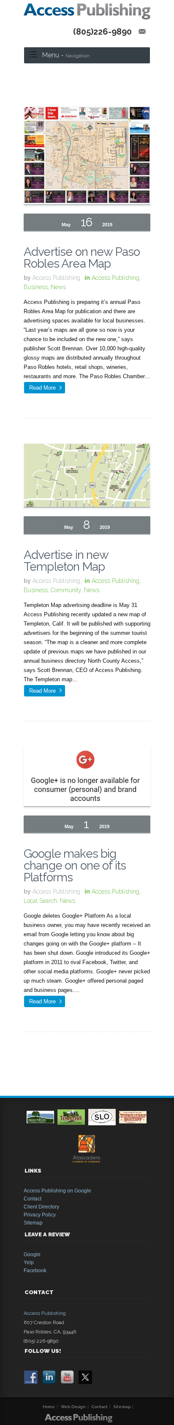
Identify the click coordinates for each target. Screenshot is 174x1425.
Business (36, 287)
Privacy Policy (40, 1215)
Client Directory (41, 1207)
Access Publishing (115, 277)
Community (66, 590)
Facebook (35, 1270)
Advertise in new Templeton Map (66, 561)
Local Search (40, 900)
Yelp (29, 1262)
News (58, 287)
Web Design (73, 1406)
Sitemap (33, 1223)
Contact (32, 1199)
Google (32, 1254)
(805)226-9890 (102, 32)
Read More (42, 388)
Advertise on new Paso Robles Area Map (82, 258)
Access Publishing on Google (57, 1191)
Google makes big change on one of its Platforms (75, 865)
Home (49, 1406)
